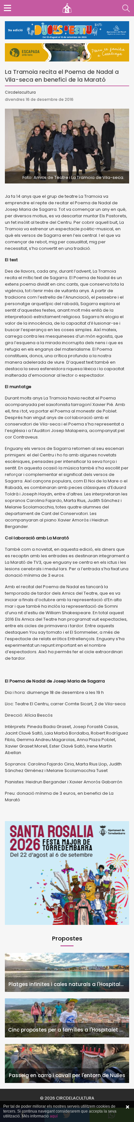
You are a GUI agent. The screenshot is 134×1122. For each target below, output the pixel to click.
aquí (54, 1116)
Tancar (127, 1107)
